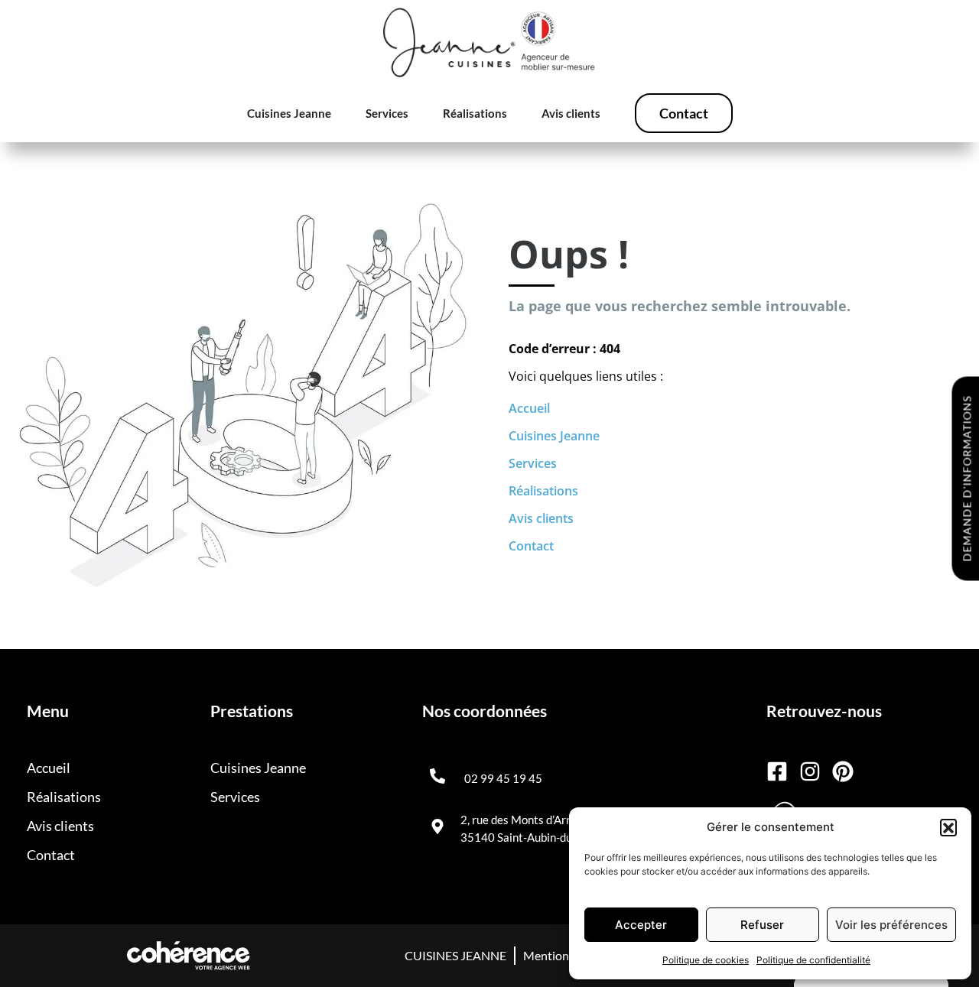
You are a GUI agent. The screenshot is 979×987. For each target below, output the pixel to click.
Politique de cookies (705, 960)
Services (387, 113)
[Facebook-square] (777, 771)
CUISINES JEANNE (455, 955)
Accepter (641, 924)
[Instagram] (810, 771)
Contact (683, 113)
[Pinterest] (843, 771)
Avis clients (571, 113)
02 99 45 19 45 (503, 778)
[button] (948, 827)
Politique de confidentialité (813, 960)
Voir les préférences (891, 924)
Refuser (762, 924)
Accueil (529, 408)
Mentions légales (568, 955)
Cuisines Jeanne (289, 113)
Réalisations (475, 113)
